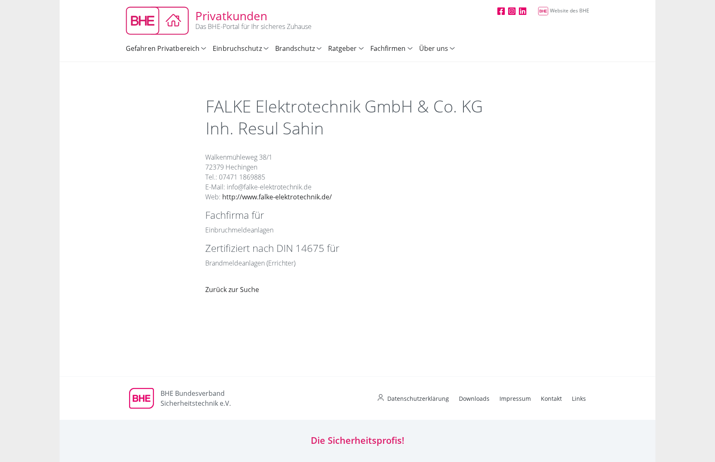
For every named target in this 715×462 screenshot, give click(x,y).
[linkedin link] (522, 10)
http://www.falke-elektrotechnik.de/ (277, 196)
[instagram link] (512, 10)
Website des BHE (569, 10)
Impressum (515, 398)
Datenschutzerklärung (418, 398)
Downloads (474, 398)
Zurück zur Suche (232, 289)
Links (579, 398)
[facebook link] (501, 10)
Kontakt (551, 398)
